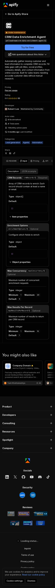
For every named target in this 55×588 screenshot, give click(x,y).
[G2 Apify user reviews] (15, 523)
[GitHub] (23, 477)
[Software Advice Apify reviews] (24, 513)
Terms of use (27, 555)
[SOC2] (32, 495)
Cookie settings (15, 581)
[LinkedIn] (7, 477)
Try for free (27, 47)
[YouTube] (31, 477)
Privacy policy (27, 561)
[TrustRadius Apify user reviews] (27, 523)
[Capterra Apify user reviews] (40, 513)
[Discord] (40, 477)
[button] (35, 178)
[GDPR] (22, 495)
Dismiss (31, 581)
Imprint (27, 548)
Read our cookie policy (33, 574)
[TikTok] (48, 477)
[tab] (11, 161)
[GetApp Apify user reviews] (11, 513)
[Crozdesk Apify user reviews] (40, 523)
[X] (15, 477)
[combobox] (27, 54)
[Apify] (11, 5)
